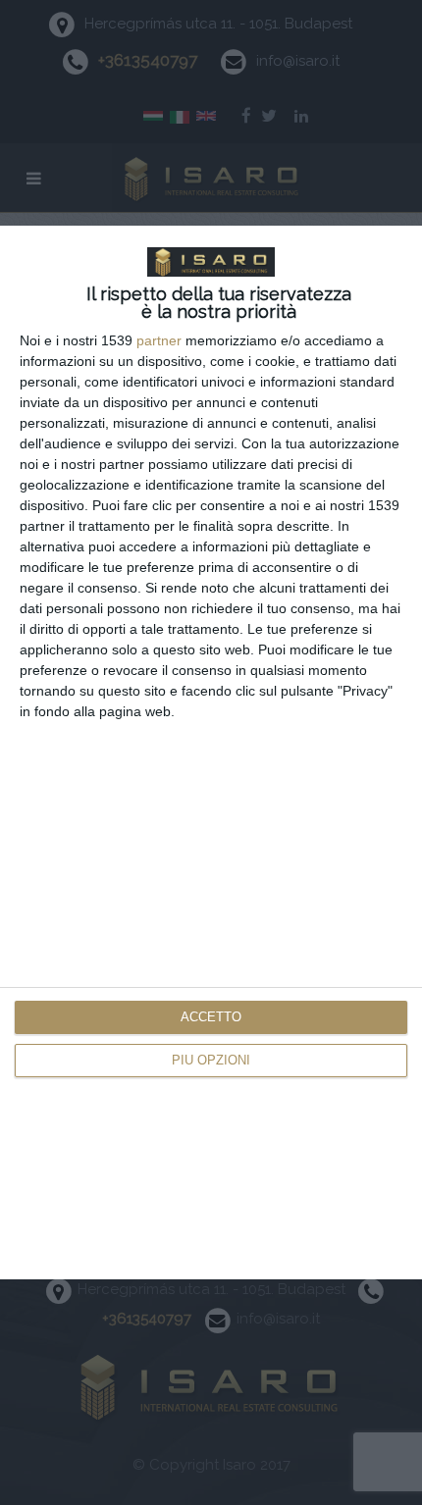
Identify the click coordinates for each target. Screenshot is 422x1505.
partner (159, 340)
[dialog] (211, 752)
